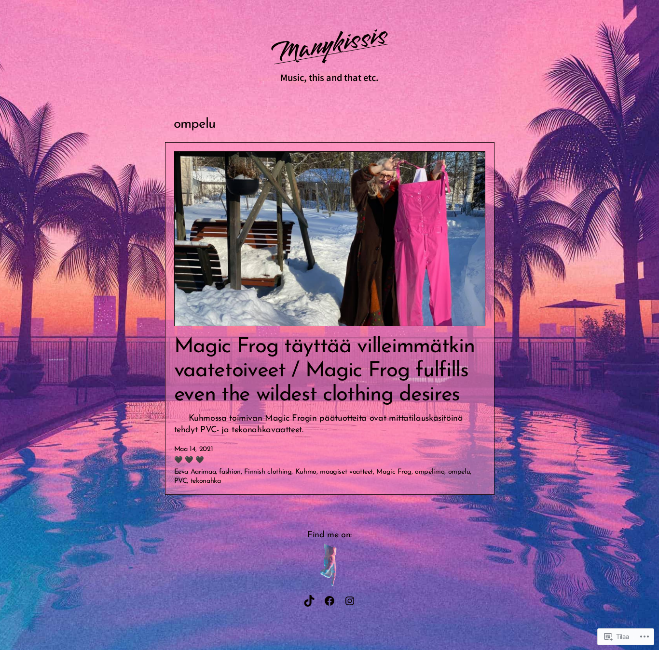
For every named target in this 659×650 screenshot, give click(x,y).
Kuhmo (305, 472)
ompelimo (429, 472)
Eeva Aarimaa (195, 472)
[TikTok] (309, 601)
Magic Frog (393, 472)
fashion (229, 472)
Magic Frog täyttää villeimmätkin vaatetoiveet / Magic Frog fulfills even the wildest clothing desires (324, 371)
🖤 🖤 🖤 (189, 460)
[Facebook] (329, 601)
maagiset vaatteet (346, 472)
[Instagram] (350, 601)
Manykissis (329, 44)
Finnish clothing (267, 472)
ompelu (459, 472)
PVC (180, 481)
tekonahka (206, 481)
